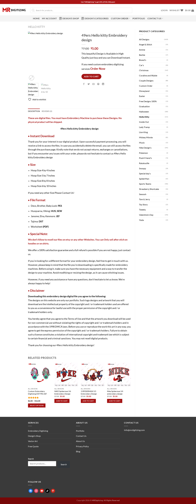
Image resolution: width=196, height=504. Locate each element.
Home (36, 18)
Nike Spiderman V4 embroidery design (115, 392)
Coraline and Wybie (148, 75)
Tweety (142, 209)
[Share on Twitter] (88, 84)
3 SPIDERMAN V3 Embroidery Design (89, 392)
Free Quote (33, 446)
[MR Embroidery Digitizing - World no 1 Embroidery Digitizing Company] (14, 9)
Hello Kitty (36, 26)
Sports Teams (145, 183)
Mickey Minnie (146, 137)
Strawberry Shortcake (149, 189)
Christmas (144, 70)
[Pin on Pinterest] (98, 84)
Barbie (142, 55)
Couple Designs (146, 80)
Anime (142, 49)
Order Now (97, 68)
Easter (142, 96)
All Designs (144, 39)
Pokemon (143, 153)
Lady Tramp (144, 127)
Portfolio (139, 18)
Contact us (154, 18)
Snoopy (142, 168)
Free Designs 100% (148, 101)
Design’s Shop (71, 18)
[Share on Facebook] (84, 84)
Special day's (145, 173)
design (63, 296)
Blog (78, 451)
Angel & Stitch (145, 44)
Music (142, 142)
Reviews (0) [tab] (47, 111)
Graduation (144, 106)
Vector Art (33, 441)
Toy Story (143, 204)
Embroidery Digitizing (38, 431)
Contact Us (67, 192)
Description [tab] (34, 111)
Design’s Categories (97, 18)
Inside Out (144, 122)
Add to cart (91, 76)
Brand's (142, 60)
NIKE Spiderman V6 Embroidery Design (62, 392)
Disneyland (144, 91)
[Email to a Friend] (93, 84)
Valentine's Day (146, 214)
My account (49, 18)
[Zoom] (31, 77)
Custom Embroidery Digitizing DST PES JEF (37, 392)
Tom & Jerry (144, 199)
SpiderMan (144, 178)
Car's (141, 65)
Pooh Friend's (145, 158)
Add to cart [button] (61, 401)
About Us (80, 441)
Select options (37, 405)
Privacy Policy (82, 446)
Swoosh (142, 194)
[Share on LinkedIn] (103, 84)
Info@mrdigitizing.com (134, 430)
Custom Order (119, 18)
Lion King (143, 132)
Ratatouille (144, 163)
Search (31, 459)
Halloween (144, 111)
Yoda (141, 220)
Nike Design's (145, 147)
